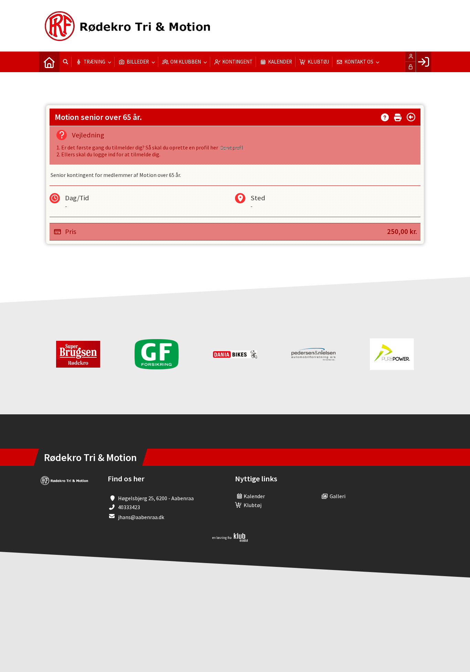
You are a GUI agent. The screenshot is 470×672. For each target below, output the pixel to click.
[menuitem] (49, 62)
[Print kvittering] (398, 116)
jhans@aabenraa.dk (141, 517)
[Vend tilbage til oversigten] (411, 117)
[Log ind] (423, 62)
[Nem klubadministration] (230, 539)
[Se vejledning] (385, 116)
